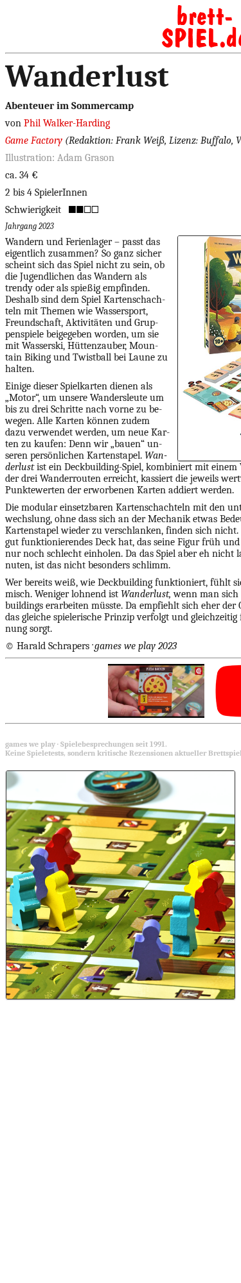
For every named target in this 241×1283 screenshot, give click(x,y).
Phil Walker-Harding (67, 123)
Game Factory (35, 140)
